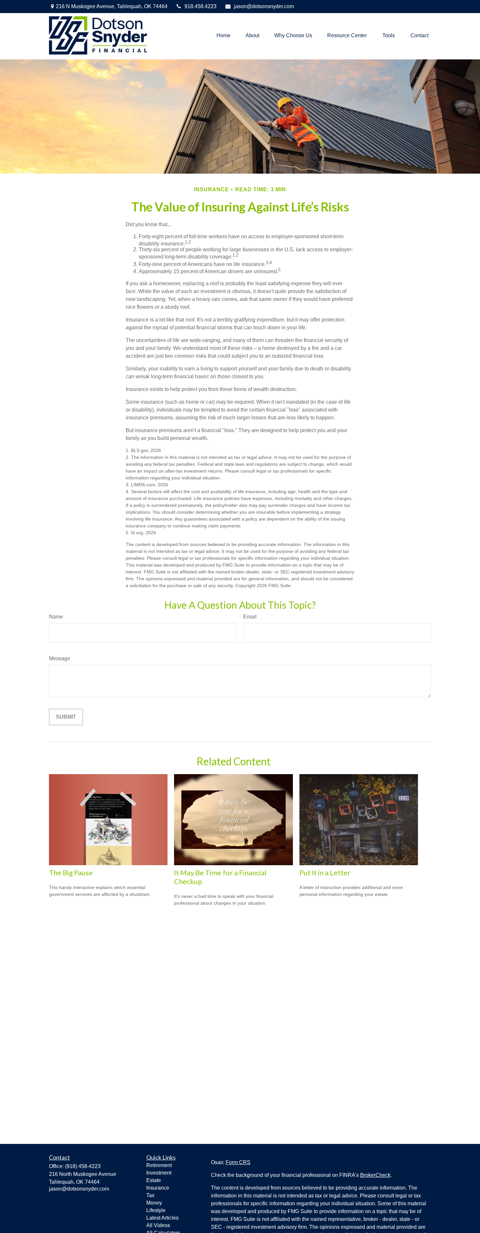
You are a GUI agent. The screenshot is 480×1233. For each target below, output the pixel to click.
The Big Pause (71, 872)
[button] (223, 35)
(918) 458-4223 (83, 1166)
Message (59, 658)
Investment (158, 1173)
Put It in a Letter (324, 872)
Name (56, 616)
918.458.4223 (200, 6)
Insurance (157, 1188)
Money (154, 1203)
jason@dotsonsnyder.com (264, 6)
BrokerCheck (375, 1175)
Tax (150, 1195)
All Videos (158, 1225)
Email (250, 616)
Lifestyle (156, 1210)
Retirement (159, 1165)
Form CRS (238, 1162)
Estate (153, 1180)
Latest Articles (162, 1218)
